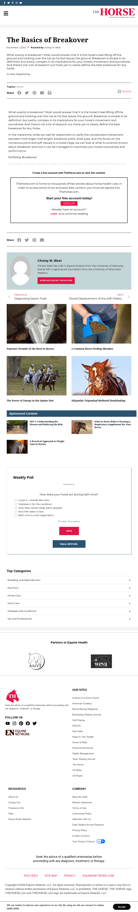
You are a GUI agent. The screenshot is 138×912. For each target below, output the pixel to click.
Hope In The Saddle (83, 736)
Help (10, 813)
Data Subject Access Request (88, 824)
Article (19, 86)
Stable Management (83, 753)
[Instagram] (16, 3)
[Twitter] (8, 3)
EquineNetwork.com (98, 875)
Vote (69, 530)
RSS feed (31, 875)
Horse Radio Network (19, 819)
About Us (13, 797)
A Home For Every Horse (85, 698)
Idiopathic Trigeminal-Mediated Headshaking (98, 400)
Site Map (51, 875)
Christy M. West (50, 260)
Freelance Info (16, 808)
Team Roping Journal (83, 759)
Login (53, 213)
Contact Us (14, 802)
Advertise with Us (81, 819)
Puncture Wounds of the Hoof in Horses (30, 348)
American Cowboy (82, 703)
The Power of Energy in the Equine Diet (30, 400)
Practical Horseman (82, 748)
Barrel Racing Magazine (85, 709)
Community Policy (81, 813)
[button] (19, 93)
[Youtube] (8, 723)
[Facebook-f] (4, 3)
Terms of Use (79, 808)
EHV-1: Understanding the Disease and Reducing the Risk (46, 423)
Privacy (70, 875)
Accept (122, 906)
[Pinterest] (21, 723)
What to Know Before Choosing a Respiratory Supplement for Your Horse (112, 424)
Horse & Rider (79, 742)
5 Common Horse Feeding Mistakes (92, 348)
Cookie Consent (80, 835)
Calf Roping (78, 720)
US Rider (77, 770)
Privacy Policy (79, 830)
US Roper (77, 775)
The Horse (78, 764)
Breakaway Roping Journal (86, 714)
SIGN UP (69, 203)
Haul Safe (77, 731)
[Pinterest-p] (12, 3)
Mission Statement (82, 802)
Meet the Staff (79, 797)
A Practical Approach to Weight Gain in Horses (47, 443)
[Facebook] (28, 723)
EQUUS (76, 725)
